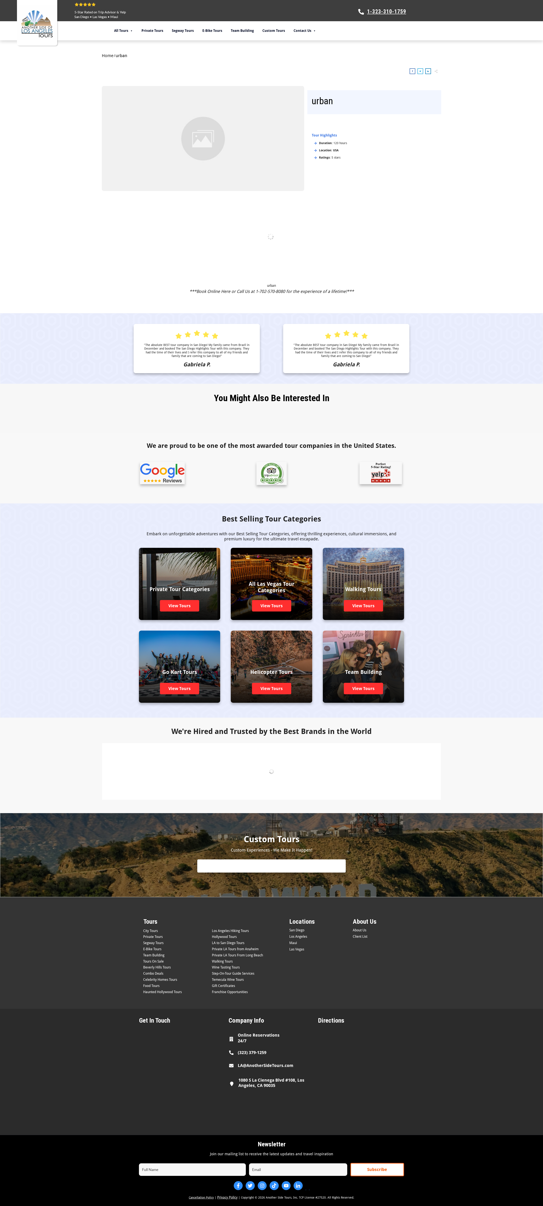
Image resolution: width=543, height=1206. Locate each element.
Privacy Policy (227, 1197)
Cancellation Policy (201, 1197)
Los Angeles (298, 937)
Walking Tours (222, 961)
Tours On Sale (153, 961)
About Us (359, 930)
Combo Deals (153, 973)
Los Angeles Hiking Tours (230, 931)
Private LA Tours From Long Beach (237, 955)
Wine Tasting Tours (226, 967)
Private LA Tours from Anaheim (235, 949)
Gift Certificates (223, 986)
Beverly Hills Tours (157, 967)
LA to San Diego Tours (228, 943)
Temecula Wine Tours (228, 980)
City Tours (150, 931)
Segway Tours (183, 31)
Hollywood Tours (224, 937)
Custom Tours (273, 31)
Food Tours (151, 986)
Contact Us (302, 31)
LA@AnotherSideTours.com (265, 1065)
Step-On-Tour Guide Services (233, 973)
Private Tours (152, 31)
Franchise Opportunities (230, 992)
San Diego (81, 17)
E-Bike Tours (212, 31)
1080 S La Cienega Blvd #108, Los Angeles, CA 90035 (271, 1083)
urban (271, 286)
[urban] (203, 138)
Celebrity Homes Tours (160, 980)
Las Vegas (99, 17)
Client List (360, 937)
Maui (114, 17)
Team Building (242, 31)
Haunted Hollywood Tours (162, 992)
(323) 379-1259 (252, 1052)
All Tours (121, 31)
